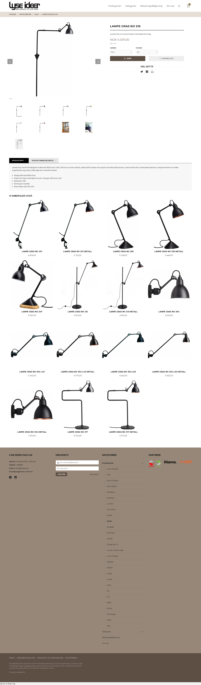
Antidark (110, 527)
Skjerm (113, 48)
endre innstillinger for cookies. (45, 668)
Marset (110, 568)
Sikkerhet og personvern (50, 658)
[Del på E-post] (152, 72)
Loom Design (112, 556)
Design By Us (112, 544)
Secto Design (112, 480)
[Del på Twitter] (142, 72)
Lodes (109, 579)
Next (97, 61)
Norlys (109, 608)
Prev (10, 61)
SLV (108, 597)
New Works (111, 486)
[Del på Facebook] (147, 72)
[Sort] (54, 59)
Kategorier (106, 632)
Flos (108, 475)
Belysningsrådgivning (111, 637)
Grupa (109, 573)
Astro (109, 585)
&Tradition (111, 492)
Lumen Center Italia (115, 550)
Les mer (30, 668)
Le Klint (110, 504)
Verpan (110, 539)
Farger (139, 48)
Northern (110, 498)
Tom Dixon (111, 510)
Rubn (109, 620)
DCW (109, 521)
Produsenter (108, 463)
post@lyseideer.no (22, 468)
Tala (108, 626)
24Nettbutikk (21, 672)
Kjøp (129, 58)
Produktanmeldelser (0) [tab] (42, 160)
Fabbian (110, 562)
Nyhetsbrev (71, 658)
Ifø (108, 591)
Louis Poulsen (112, 469)
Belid (109, 603)
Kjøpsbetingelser (26, 658)
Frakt (12, 658)
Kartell (109, 515)
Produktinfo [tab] (18, 160)
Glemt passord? (94, 474)
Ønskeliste (167, 58)
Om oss (105, 643)
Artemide (111, 533)
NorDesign (111, 614)
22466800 (19, 465)
